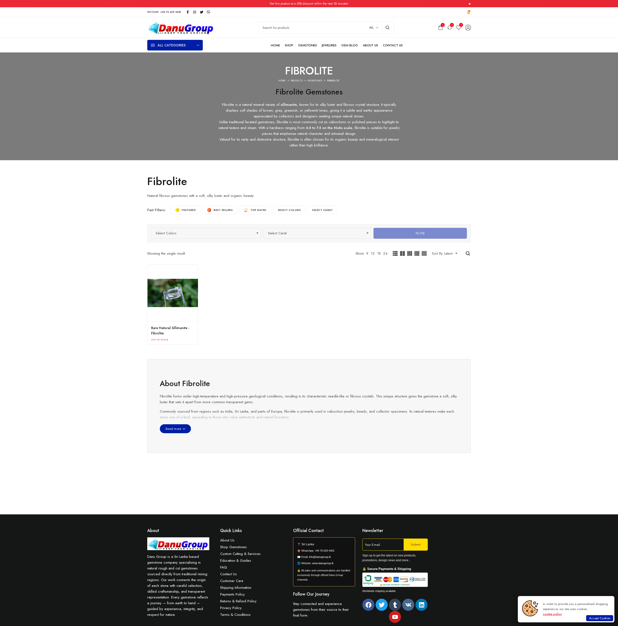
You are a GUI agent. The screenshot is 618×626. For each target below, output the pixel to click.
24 (385, 253)
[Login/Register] (468, 27)
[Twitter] (382, 605)
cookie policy (552, 614)
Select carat (322, 210)
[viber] (208, 12)
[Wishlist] (459, 27)
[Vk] (408, 605)
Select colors (289, 210)
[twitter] (201, 12)
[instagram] (194, 12)
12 (373, 253)
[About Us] (370, 45)
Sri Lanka (308, 544)
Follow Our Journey (311, 594)
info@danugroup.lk (320, 556)
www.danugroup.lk (322, 563)
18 (379, 253)
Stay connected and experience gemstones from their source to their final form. (321, 609)
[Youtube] (395, 617)
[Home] (275, 45)
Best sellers (223, 210)
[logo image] (181, 27)
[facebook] (187, 12)
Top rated (259, 210)
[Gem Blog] (349, 45)
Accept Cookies (599, 618)
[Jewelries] (329, 45)
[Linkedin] (421, 605)
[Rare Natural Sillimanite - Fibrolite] (172, 293)
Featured (189, 210)
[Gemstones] (307, 45)
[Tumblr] (395, 605)
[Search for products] (387, 27)
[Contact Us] (393, 45)
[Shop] (289, 45)
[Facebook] (368, 605)
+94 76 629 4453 (324, 550)
